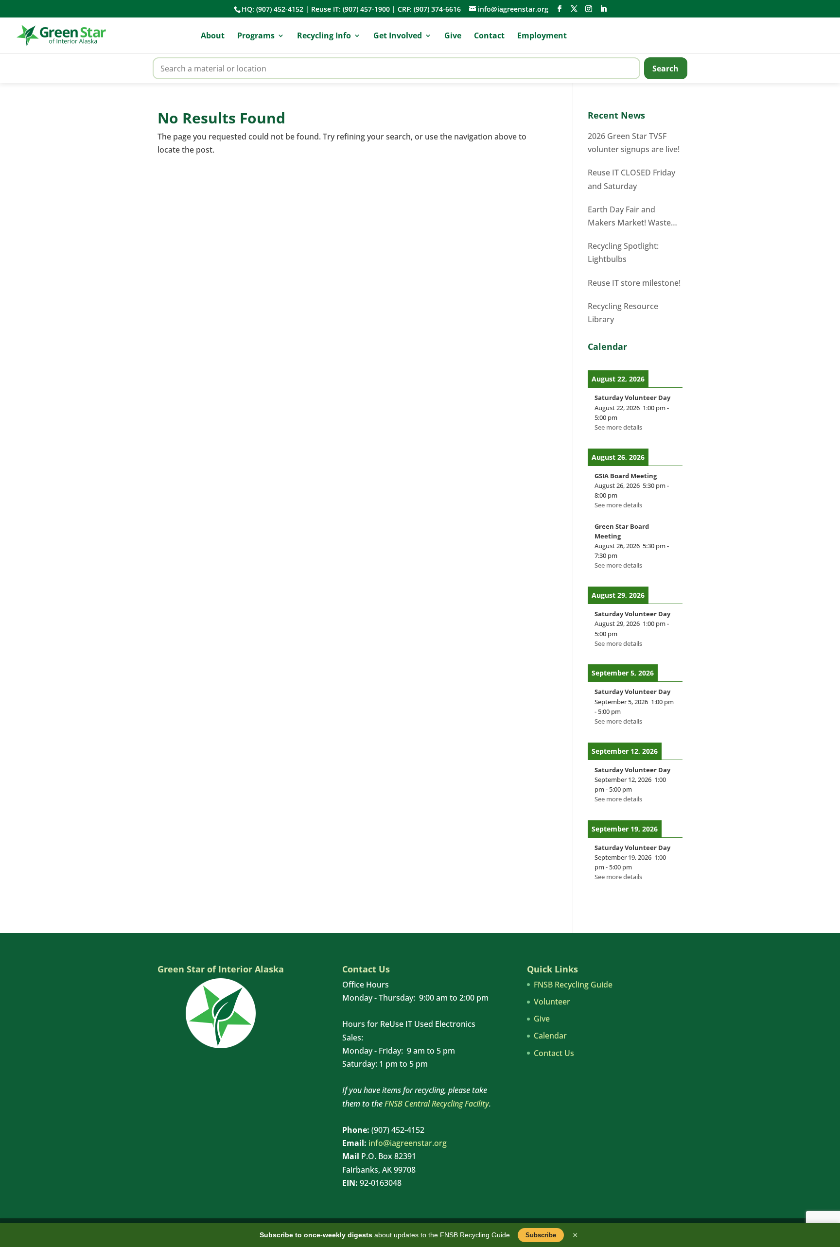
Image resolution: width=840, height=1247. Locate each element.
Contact (489, 36)
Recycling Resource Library (623, 313)
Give (452, 36)
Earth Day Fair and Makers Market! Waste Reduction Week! (629, 216)
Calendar (550, 1035)
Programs (256, 36)
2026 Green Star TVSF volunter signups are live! (634, 143)
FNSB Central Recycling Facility (437, 1103)
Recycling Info (324, 36)
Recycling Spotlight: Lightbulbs (623, 252)
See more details (618, 427)
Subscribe (540, 1235)
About (213, 36)
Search (665, 68)
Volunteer (552, 1001)
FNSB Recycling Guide (573, 984)
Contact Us (554, 1053)
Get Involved (397, 36)
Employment (542, 36)
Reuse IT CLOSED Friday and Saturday (631, 179)
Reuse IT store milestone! (634, 282)
